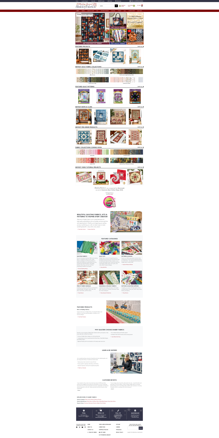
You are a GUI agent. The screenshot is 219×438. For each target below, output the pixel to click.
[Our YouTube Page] (82, 427)
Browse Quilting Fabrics (83, 268)
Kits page (111, 194)
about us (90, 427)
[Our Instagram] (79, 427)
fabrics (83, 10)
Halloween (91, 403)
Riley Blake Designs (103, 401)
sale (125, 10)
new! (78, 10)
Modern (104, 403)
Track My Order (93, 432)
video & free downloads (105, 424)
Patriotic (95, 403)
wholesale (118, 429)
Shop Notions (125, 292)
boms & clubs (91, 10)
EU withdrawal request (105, 434)
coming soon (131, 10)
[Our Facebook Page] (76, 427)
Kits (97, 10)
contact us (90, 429)
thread (119, 10)
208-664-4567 (119, 414)
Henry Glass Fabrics (112, 401)
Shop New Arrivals (82, 229)
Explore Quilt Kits (91, 229)
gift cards (103, 432)
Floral (101, 403)
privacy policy (119, 432)
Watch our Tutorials (82, 367)
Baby (98, 403)
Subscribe (93, 1)
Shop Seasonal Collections (105, 292)
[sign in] (134, 6)
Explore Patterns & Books (128, 264)
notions (113, 10)
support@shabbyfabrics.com (100, 417)
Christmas (86, 403)
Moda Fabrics (89, 401)
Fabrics (86, 399)
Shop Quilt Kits (103, 267)
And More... (139, 10)
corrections (102, 427)
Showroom (118, 1)
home (89, 424)
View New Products (82, 316)
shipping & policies (103, 429)
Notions (96, 399)
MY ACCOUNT (130, 5)
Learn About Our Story (115, 336)
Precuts (99, 399)
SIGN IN (129, 6)
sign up (140, 428)
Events (110, 1)
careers (118, 427)
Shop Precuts (80, 292)
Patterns (92, 399)
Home (77, 1)
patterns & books (105, 10)
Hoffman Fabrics (96, 401)
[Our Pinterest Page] (85, 427)
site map (118, 424)
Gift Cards (102, 1)
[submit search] (116, 5)
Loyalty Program (85, 1)
